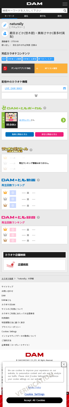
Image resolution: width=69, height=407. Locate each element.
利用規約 (5, 318)
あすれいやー (25, 120)
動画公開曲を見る (19, 134)
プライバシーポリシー (11, 327)
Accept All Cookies (34, 400)
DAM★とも (6, 300)
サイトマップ (7, 287)
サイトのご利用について (12, 309)
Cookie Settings (34, 394)
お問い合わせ (7, 291)
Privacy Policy (34, 387)
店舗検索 (23, 264)
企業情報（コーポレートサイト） (16, 345)
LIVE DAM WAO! (13, 88)
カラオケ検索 (7, 279)
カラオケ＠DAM (8, 305)
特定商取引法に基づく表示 (13, 323)
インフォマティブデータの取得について (19, 336)
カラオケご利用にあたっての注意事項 (18, 314)
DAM (3, 296)
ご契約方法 (6, 340)
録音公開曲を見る (49, 134)
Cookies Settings (9, 332)
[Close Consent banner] (63, 364)
